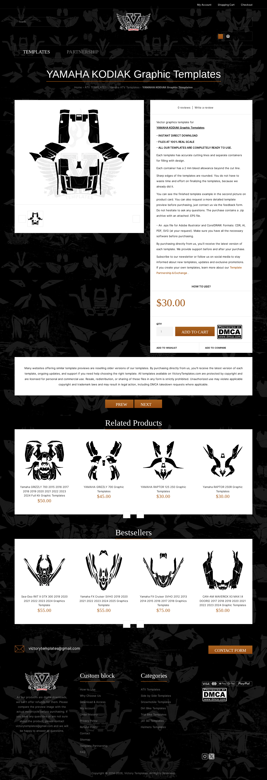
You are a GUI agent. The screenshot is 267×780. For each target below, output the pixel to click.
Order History (89, 714)
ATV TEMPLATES (96, 87)
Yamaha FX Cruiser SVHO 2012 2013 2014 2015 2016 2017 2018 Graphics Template (163, 601)
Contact (85, 733)
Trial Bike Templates (153, 714)
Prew (121, 404)
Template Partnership (94, 745)
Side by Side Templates (156, 695)
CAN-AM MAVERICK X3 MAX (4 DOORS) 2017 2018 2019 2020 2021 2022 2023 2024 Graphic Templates (222, 601)
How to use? (201, 286)
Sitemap (85, 739)
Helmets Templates (153, 727)
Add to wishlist (166, 347)
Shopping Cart (226, 4)
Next (146, 404)
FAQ (82, 752)
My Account (204, 4)
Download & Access (93, 702)
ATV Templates (150, 689)
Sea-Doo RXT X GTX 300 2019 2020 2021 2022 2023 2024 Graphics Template (44, 601)
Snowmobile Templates (156, 702)
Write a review (204, 107)
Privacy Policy (88, 720)
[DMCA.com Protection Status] (229, 338)
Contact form (230, 650)
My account (87, 708)
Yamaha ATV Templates (124, 87)
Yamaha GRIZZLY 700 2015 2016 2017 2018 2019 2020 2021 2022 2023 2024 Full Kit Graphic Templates (44, 491)
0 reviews (184, 107)
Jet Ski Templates (152, 720)
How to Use (88, 689)
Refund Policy (89, 727)
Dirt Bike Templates (153, 708)
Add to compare (215, 347)
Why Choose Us (90, 695)
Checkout (246, 4)
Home (78, 87)
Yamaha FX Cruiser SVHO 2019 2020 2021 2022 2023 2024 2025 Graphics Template (103, 601)
